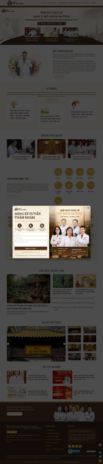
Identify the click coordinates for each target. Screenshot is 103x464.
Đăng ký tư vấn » (31, 248)
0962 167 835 (62, 252)
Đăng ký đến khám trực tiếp (32, 252)
